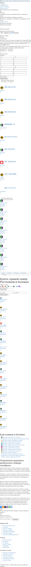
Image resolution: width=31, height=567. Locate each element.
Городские (16, 32)
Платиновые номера (8, 557)
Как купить (5, 541)
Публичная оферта (7, 533)
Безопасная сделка (8, 530)
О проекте (5, 527)
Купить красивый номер (9, 525)
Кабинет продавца (4, 6)
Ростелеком (23, 273)
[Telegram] (11, 507)
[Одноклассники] (3, 507)
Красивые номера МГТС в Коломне (11, 443)
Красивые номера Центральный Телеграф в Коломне (16, 438)
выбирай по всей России (6, 505)
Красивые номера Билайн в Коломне (12, 451)
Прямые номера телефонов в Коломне (11, 457)
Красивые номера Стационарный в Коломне (14, 445)
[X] (5, 507)
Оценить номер (7, 544)
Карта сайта (6, 547)
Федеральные (8, 32)
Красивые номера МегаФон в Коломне (12, 449)
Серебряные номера (8, 554)
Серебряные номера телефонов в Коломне (12, 454)
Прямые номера (7, 560)
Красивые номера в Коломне (10, 452)
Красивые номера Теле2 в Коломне (11, 437)
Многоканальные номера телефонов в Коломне (13, 455)
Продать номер (4, 8)
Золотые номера (7, 555)
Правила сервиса (7, 540)
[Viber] (7, 507)
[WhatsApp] (9, 507)
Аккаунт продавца (7, 528)
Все (2, 32)
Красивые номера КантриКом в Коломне (13, 440)
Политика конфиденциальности (11, 534)
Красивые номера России (9, 552)
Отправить (15, 519)
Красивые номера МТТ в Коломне (11, 446)
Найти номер (4, 78)
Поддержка (6, 546)
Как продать (6, 543)
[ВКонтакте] (1, 507)
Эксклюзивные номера (8, 558)
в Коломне (9, 273)
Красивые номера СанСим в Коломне (12, 441)
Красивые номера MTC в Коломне (11, 448)
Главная (3, 273)
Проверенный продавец (9, 531)
